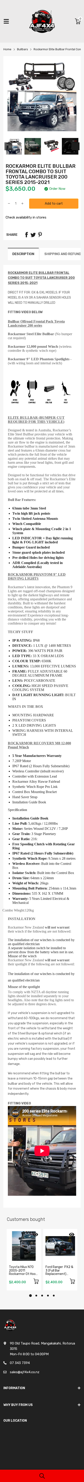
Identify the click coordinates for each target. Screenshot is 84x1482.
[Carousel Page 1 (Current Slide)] (30, 1295)
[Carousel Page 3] (42, 1295)
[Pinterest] (40, 234)
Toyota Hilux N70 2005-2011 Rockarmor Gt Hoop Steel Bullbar (23, 1272)
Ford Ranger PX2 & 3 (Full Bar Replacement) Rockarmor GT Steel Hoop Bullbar (60, 1274)
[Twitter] (33, 234)
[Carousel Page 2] (36, 1295)
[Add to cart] (36, 1282)
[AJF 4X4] (41, 21)
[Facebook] (26, 234)
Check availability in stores (26, 217)
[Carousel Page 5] (53, 1295)
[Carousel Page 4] (48, 1295)
